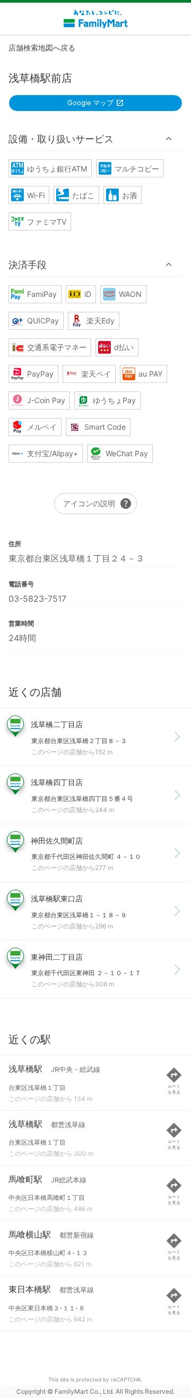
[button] (95, 138)
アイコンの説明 (97, 503)
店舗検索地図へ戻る (41, 47)
